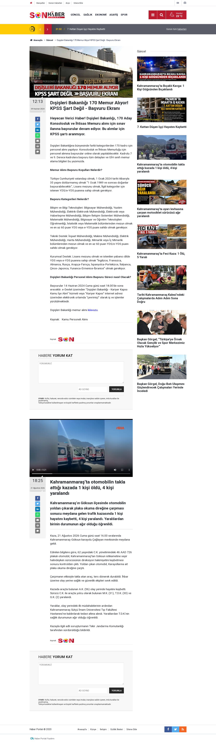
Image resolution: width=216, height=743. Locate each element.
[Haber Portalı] (47, 14)
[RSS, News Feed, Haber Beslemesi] (182, 729)
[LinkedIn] (37, 130)
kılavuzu (93, 310)
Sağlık (87, 14)
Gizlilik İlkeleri (116, 729)
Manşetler (40, 3)
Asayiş (113, 14)
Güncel (76, 14)
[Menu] (152, 15)
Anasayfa (82, 729)
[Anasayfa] (31, 3)
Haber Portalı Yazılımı (44, 738)
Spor (124, 14)
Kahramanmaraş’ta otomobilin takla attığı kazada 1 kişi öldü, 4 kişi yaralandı (105, 29)
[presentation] (40, 29)
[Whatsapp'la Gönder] (37, 135)
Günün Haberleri (55, 3)
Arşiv (68, 3)
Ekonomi (101, 14)
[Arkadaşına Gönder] (37, 140)
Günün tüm (176, 29)
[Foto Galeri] (184, 2)
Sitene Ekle (78, 3)
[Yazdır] (37, 146)
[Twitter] (37, 124)
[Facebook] (37, 119)
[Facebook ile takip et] (168, 729)
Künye (93, 729)
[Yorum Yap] (37, 151)
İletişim (103, 729)
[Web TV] (177, 2)
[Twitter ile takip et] (175, 729)
